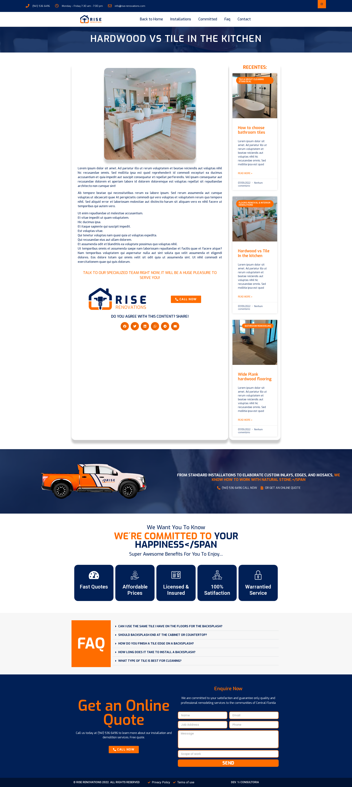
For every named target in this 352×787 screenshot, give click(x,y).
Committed (207, 19)
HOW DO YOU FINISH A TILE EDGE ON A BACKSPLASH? (156, 643)
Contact (244, 19)
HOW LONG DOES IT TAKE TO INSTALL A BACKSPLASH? (156, 652)
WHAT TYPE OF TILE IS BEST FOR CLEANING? (150, 661)
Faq (227, 19)
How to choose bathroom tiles (251, 130)
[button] (125, 326)
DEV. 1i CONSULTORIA (245, 782)
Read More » (245, 173)
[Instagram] (322, 4)
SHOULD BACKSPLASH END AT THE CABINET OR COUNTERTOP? (162, 635)
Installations (180, 19)
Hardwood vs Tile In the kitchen (254, 253)
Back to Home (151, 19)
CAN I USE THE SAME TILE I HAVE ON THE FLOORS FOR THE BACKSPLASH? (170, 626)
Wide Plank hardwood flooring (255, 377)
